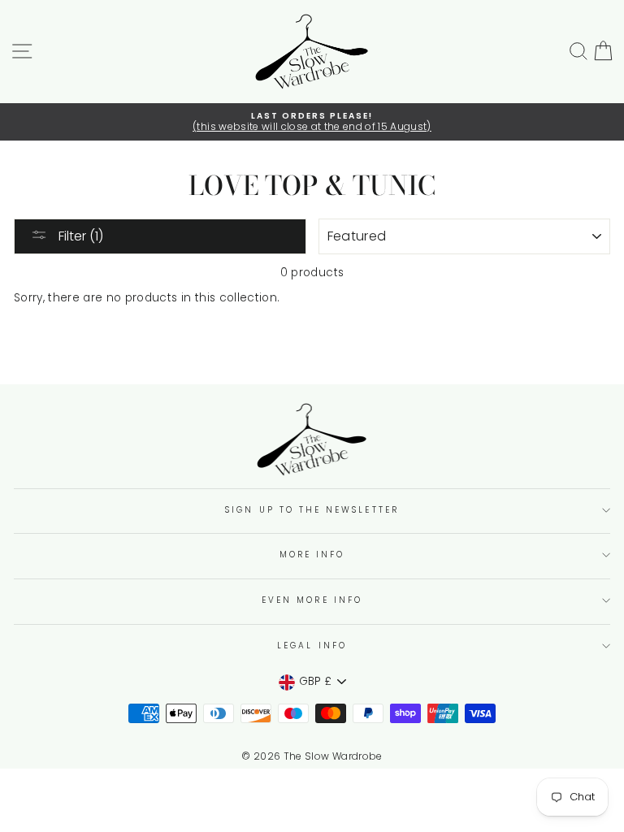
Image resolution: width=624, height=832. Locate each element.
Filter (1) (79, 236)
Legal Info (312, 645)
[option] (312, 122)
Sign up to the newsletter (312, 510)
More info (312, 554)
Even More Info (312, 600)
